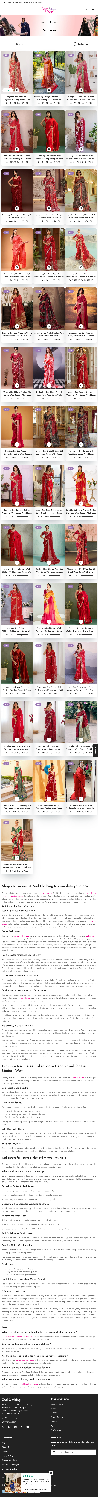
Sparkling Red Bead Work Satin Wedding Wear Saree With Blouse (49, 275)
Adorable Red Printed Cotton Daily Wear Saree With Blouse (49, 334)
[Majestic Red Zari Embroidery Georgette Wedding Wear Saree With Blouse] (17, 131)
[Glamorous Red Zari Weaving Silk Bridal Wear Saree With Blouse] (81, 545)
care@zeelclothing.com (11, 1417)
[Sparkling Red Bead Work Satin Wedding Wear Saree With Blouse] (49, 249)
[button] (93, 10)
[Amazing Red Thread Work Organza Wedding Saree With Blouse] (49, 722)
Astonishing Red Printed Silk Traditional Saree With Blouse (81, 452)
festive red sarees (21, 936)
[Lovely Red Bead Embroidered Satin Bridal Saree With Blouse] (49, 486)
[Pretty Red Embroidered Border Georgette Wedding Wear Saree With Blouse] (81, 663)
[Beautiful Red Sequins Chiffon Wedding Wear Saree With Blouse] (17, 486)
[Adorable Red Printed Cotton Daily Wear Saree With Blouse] (49, 308)
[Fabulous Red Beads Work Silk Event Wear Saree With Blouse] (17, 722)
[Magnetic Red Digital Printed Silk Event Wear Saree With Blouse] (49, 427)
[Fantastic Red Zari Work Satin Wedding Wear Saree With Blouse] (81, 249)
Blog (3, 1442)
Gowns (54, 1412)
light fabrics (26, 998)
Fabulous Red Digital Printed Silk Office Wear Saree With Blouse (81, 216)
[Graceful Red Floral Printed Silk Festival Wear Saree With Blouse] (17, 368)
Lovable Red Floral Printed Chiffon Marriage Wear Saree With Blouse (81, 511)
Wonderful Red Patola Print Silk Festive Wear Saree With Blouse (17, 866)
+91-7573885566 (9, 1422)
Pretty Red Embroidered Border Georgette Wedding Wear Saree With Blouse (81, 689)
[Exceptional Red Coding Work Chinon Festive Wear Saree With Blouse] (81, 72)
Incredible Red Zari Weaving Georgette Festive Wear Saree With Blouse (81, 334)
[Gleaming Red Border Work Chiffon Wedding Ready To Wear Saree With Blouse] (49, 131)
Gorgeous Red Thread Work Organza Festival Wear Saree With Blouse (81, 157)
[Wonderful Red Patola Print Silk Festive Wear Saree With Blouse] (17, 840)
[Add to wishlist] (17, 90)
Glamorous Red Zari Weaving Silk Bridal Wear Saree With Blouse (81, 571)
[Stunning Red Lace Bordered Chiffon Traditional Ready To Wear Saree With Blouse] (81, 604)
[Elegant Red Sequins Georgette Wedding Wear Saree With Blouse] (81, 368)
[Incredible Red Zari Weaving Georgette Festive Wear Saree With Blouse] (81, 308)
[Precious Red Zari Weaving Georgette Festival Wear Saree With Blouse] (17, 427)
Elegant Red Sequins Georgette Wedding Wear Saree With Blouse (81, 393)
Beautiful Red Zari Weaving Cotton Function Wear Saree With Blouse (17, 334)
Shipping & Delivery (10, 1469)
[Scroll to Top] (93, 1483)
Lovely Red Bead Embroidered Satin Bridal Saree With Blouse (49, 511)
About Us (5, 1447)
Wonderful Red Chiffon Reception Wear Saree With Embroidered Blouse (49, 571)
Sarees (53, 1408)
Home (42, 22)
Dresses (54, 1421)
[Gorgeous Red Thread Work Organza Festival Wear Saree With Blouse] (81, 131)
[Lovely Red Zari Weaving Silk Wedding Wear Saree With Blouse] (81, 722)
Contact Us (6, 1451)
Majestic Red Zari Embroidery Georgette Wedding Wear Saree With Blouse (17, 157)
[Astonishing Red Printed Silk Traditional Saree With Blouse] (81, 427)
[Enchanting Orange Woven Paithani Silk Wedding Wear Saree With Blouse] (49, 72)
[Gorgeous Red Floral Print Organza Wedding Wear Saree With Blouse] (17, 72)
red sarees (47, 893)
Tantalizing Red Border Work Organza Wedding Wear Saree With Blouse (49, 630)
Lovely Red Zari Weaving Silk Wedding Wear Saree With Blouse (81, 748)
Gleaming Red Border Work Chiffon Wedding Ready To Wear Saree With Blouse (49, 157)
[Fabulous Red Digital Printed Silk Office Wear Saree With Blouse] (81, 190)
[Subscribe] (93, 1452)
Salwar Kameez (57, 1417)
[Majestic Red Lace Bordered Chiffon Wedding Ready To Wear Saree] (17, 663)
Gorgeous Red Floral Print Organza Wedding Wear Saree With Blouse (17, 98)
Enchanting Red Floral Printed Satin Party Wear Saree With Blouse (49, 393)
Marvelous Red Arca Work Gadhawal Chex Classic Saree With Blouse (81, 807)
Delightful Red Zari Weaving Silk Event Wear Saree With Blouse (17, 807)
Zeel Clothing (78, 1077)
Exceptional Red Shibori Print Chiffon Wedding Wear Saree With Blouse (17, 630)
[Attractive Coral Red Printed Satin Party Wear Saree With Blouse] (17, 249)
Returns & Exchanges (10, 1464)
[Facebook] (9, 1427)
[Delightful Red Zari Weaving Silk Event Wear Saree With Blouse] (17, 781)
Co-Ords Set (56, 1430)
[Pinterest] (3, 1427)
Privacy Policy (7, 1455)
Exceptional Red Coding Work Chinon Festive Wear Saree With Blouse (81, 98)
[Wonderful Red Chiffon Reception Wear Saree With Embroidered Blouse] (49, 545)
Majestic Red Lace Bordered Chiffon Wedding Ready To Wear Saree (17, 689)
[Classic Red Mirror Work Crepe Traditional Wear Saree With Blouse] (49, 190)
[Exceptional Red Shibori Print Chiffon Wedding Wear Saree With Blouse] (17, 604)
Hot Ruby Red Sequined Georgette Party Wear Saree (17, 216)
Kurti (53, 1425)
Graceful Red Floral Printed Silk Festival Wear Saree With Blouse (17, 393)
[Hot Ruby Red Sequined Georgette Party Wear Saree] (17, 190)
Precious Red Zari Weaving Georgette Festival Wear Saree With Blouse (17, 452)
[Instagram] (15, 1427)
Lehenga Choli (57, 1404)
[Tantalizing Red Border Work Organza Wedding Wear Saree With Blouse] (49, 604)
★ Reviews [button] (95, 751)
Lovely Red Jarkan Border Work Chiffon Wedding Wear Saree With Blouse (17, 571)
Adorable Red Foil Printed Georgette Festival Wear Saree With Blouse (49, 807)
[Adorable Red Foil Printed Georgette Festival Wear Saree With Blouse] (49, 781)
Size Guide (6, 1473)
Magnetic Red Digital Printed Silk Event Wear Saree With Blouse (49, 452)
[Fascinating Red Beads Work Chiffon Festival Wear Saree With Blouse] (49, 663)
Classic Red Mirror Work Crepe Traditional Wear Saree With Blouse (49, 216)
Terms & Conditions (10, 1460)
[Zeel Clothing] (49, 10)
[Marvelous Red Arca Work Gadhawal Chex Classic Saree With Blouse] (81, 781)
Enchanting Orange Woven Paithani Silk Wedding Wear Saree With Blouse (49, 98)
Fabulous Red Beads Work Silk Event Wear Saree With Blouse (17, 748)
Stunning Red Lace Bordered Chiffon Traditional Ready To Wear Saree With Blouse (81, 630)
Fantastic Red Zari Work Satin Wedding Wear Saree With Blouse (81, 275)
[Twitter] (21, 1427)
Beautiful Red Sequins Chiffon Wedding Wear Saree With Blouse (17, 511)
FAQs (4, 1477)
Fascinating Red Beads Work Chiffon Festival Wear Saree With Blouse (49, 689)
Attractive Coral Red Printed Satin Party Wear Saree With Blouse (17, 275)
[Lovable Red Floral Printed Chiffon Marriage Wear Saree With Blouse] (81, 486)
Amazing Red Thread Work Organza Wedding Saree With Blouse (49, 748)
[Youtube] (27, 1427)
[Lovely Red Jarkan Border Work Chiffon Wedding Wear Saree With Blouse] (17, 545)
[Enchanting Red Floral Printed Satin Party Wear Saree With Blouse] (49, 368)
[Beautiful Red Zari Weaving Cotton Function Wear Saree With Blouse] (17, 308)
